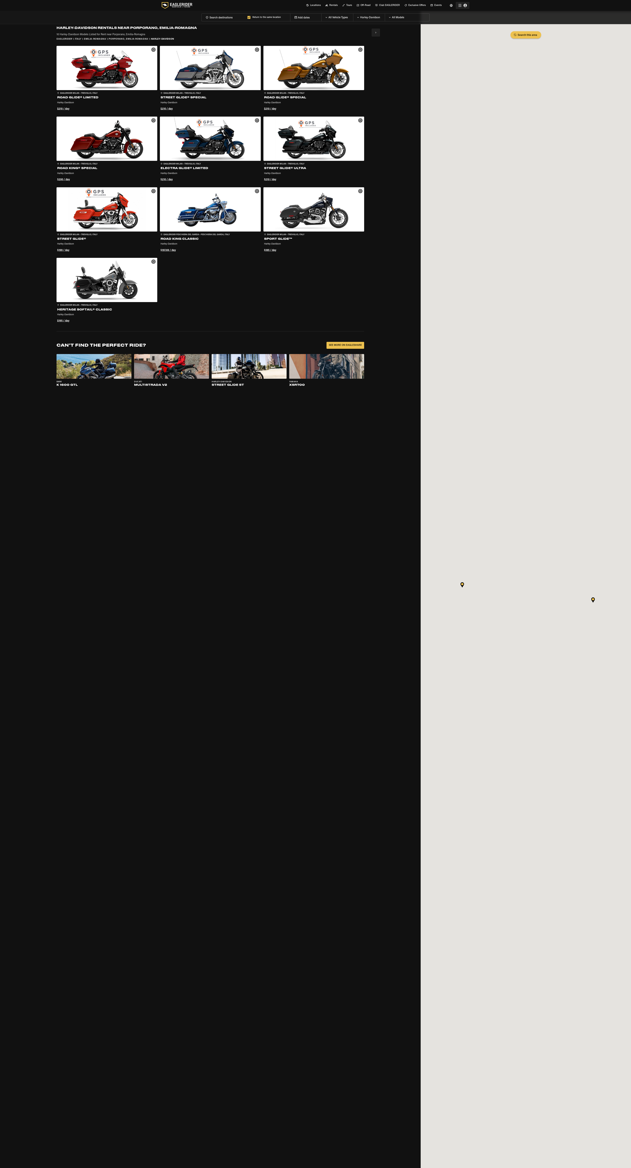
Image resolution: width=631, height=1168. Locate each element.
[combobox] (224, 17)
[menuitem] (313, 5)
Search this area (527, 35)
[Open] (429, 16)
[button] (107, 78)
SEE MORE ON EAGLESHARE (345, 345)
